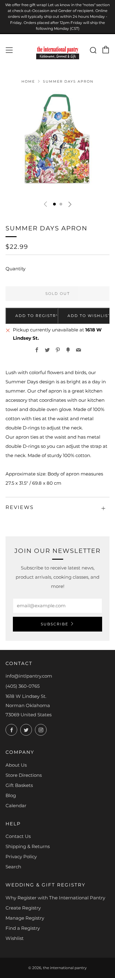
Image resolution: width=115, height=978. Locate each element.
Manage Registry (25, 918)
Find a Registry (23, 928)
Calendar (16, 805)
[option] (57, 143)
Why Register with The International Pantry (55, 898)
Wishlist (15, 938)
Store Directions (24, 775)
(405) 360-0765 (23, 686)
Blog (11, 795)
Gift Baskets (19, 785)
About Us (16, 765)
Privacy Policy (21, 856)
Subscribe (54, 624)
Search (13, 867)
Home (28, 81)
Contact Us (18, 836)
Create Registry (23, 908)
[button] (54, 204)
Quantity (15, 269)
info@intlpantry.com (29, 676)
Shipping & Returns (28, 846)
